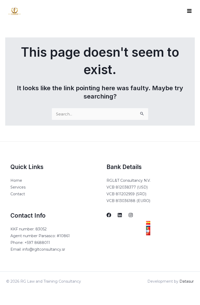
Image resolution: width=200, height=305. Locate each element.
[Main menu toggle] (189, 11)
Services (18, 187)
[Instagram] (130, 215)
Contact (17, 194)
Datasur (186, 281)
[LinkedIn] (119, 215)
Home (16, 180)
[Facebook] (109, 215)
